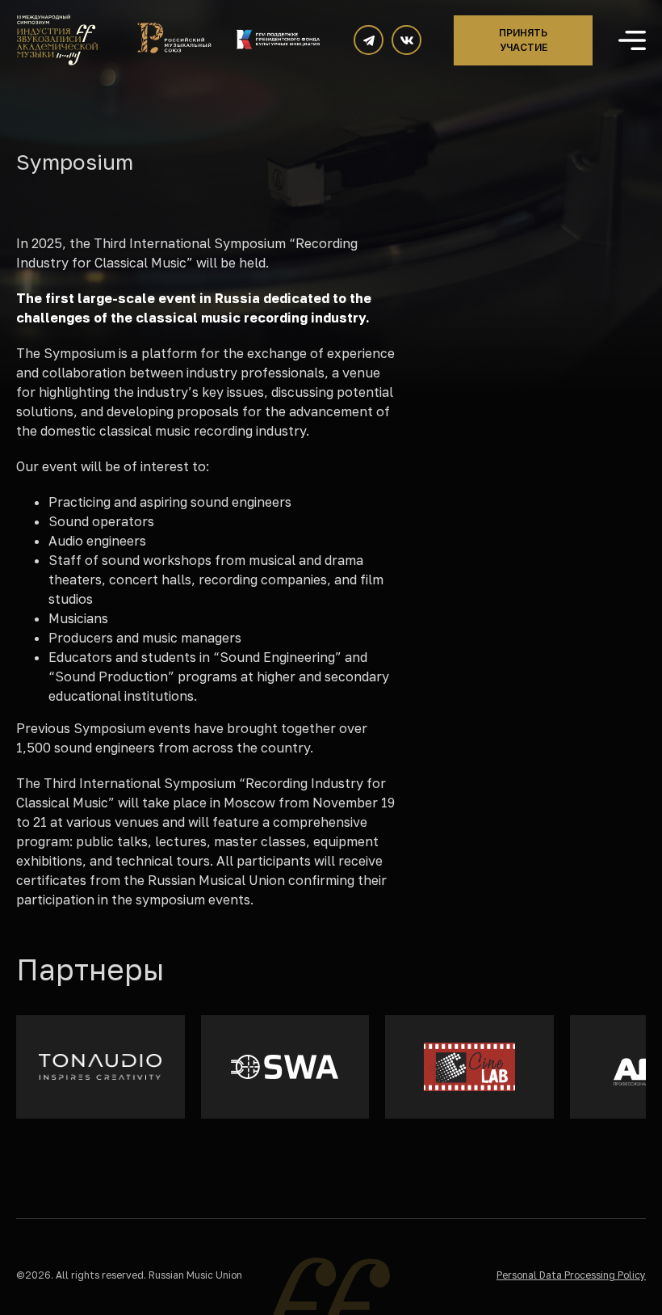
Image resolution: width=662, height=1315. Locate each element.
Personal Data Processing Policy (571, 1275)
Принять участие (523, 40)
